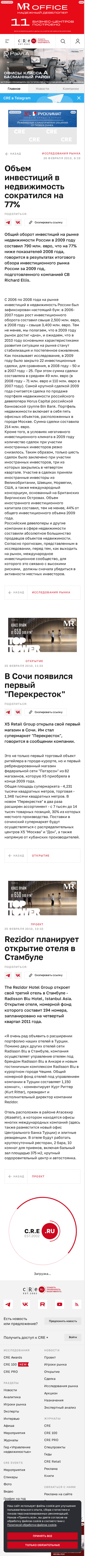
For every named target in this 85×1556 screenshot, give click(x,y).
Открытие (34, 661)
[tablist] (42, 88)
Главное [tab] (14, 88)
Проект (37, 924)
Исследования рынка (61, 153)
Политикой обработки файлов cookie (31, 1525)
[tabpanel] (42, 687)
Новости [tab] (42, 88)
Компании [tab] (71, 88)
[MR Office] (42, 17)
